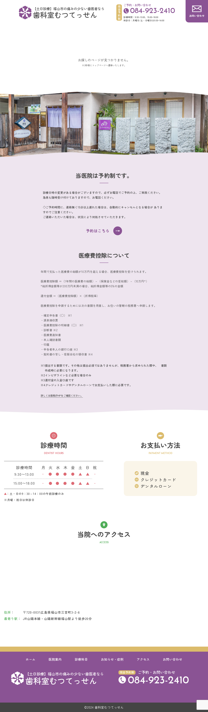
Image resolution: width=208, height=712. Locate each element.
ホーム (30, 659)
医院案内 (55, 659)
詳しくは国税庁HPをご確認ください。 (62, 395)
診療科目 (81, 659)
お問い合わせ (172, 659)
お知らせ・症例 (112, 659)
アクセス (143, 659)
